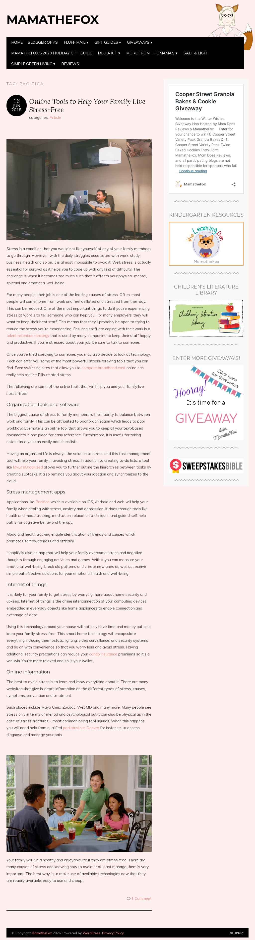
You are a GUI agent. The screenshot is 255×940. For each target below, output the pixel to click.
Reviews (70, 63)
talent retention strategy (27, 335)
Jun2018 (16, 107)
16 (16, 101)
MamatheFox (52, 19)
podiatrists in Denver (81, 727)
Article (55, 117)
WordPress (91, 933)
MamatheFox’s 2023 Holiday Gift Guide (51, 53)
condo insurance (103, 654)
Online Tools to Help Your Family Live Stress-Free (87, 105)
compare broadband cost (103, 367)
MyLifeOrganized (28, 467)
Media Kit (107, 53)
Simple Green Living (31, 63)
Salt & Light (196, 53)
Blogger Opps (43, 42)
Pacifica (42, 501)
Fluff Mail (74, 42)
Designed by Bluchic (237, 933)
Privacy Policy (113, 933)
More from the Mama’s (150, 53)
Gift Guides (106, 42)
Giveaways (138, 42)
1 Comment (141, 898)
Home (17, 42)
